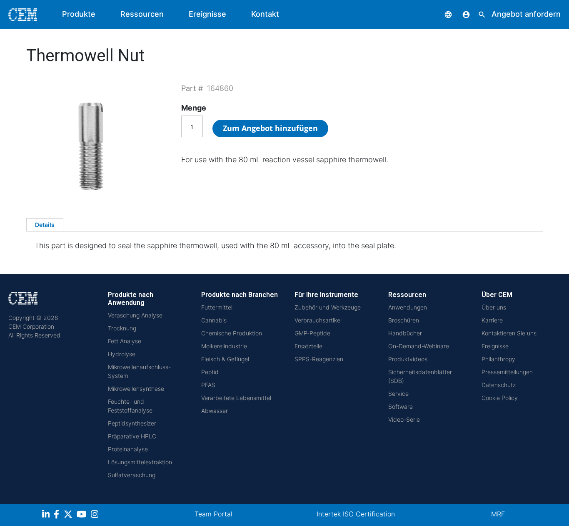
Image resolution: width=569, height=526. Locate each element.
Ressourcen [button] (142, 14)
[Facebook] (59, 515)
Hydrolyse (121, 353)
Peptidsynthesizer (132, 423)
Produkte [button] (78, 14)
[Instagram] (95, 515)
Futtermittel (216, 307)
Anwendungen (407, 307)
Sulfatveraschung (131, 474)
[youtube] (83, 515)
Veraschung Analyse (135, 315)
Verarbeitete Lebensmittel (236, 397)
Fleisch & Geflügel (225, 358)
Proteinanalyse (128, 449)
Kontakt (265, 14)
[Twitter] (69, 515)
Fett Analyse (124, 341)
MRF (498, 514)
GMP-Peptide (312, 333)
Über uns (494, 307)
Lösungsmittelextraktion (140, 462)
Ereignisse (207, 14)
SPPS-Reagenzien (318, 358)
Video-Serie (404, 419)
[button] (441, 14)
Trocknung (122, 328)
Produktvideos (407, 358)
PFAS (208, 384)
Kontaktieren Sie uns (509, 333)
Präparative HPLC (132, 436)
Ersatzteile (308, 346)
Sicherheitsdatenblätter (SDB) (420, 376)
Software (400, 406)
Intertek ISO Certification (356, 514)
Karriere (492, 320)
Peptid (210, 371)
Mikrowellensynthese (136, 388)
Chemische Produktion (231, 333)
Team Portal (213, 514)
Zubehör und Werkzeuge (327, 307)
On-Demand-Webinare (418, 346)
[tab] (44, 224)
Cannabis (214, 320)
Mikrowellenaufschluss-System (139, 371)
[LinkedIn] (47, 515)
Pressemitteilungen (507, 371)
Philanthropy (498, 358)
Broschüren (403, 320)
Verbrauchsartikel (318, 320)
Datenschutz (499, 384)
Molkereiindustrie (224, 346)
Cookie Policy (500, 397)
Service (398, 393)
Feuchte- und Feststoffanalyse (130, 406)
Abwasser (214, 410)
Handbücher (405, 333)
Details (45, 224)
